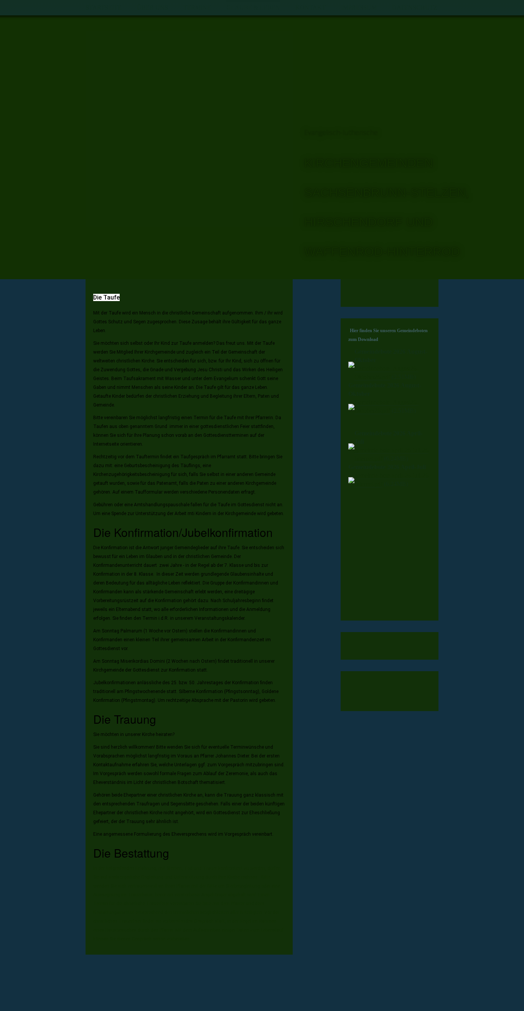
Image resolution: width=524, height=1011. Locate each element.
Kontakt (310, 7)
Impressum (359, 7)
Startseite (104, 7)
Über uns (152, 7)
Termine (197, 7)
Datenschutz (414, 7)
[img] (189, 128)
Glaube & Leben (253, 7)
